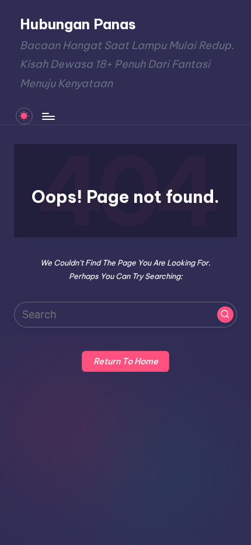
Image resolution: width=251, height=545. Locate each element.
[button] (225, 314)
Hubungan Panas (78, 24)
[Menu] (48, 116)
